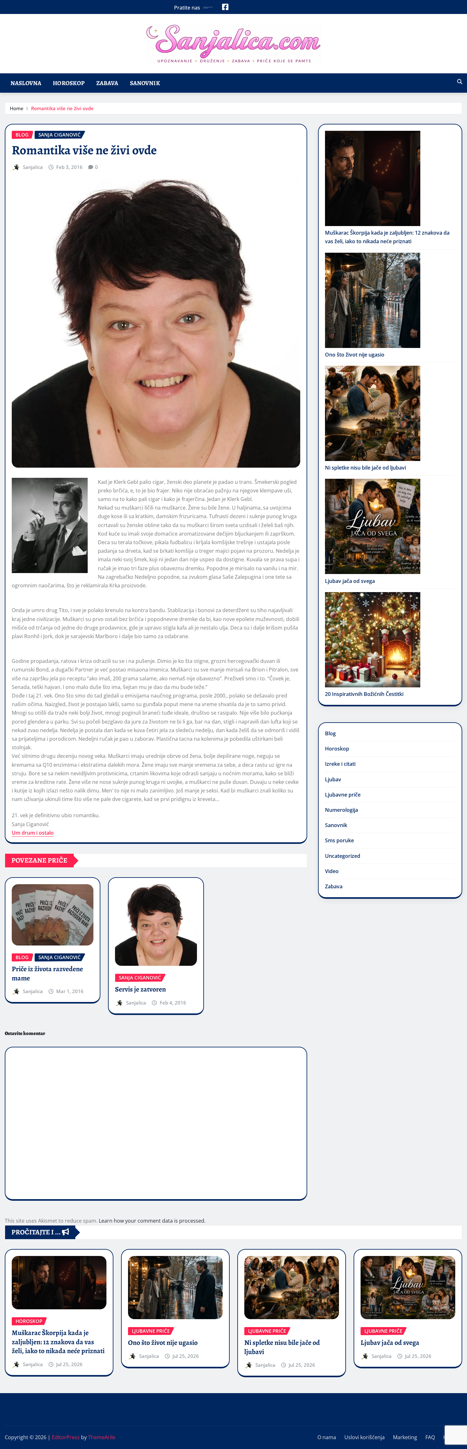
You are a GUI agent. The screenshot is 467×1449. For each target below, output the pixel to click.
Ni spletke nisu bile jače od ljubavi (365, 467)
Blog (330, 733)
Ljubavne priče (343, 794)
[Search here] (459, 81)
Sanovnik (145, 83)
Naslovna (25, 83)
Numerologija (341, 809)
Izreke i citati (340, 763)
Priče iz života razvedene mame (47, 973)
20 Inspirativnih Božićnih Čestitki (364, 694)
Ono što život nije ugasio (354, 354)
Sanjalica (33, 167)
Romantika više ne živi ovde (62, 108)
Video (332, 871)
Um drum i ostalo (33, 832)
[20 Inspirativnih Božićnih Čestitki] (372, 639)
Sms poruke (339, 840)
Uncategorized (342, 855)
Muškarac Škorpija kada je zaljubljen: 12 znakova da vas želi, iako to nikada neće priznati (58, 1342)
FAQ (430, 1437)
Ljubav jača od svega (350, 581)
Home (17, 108)
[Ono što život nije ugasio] (372, 300)
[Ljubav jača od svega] (372, 526)
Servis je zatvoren (140, 989)
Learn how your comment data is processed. (152, 1220)
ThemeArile (101, 1437)
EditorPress (66, 1437)
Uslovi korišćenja (364, 1437)
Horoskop (69, 83)
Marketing (405, 1437)
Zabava (107, 83)
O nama (326, 1437)
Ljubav (333, 779)
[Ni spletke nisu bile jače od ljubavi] (372, 413)
